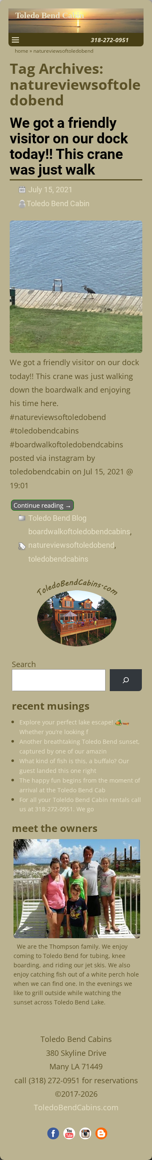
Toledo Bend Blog (57, 518)
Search (24, 664)
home (21, 50)
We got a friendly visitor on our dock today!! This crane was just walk (69, 146)
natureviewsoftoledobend (71, 545)
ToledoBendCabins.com (76, 1107)
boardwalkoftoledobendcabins (79, 531)
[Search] (126, 680)
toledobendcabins (58, 558)
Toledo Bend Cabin (49, 15)
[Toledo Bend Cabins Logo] (77, 647)
